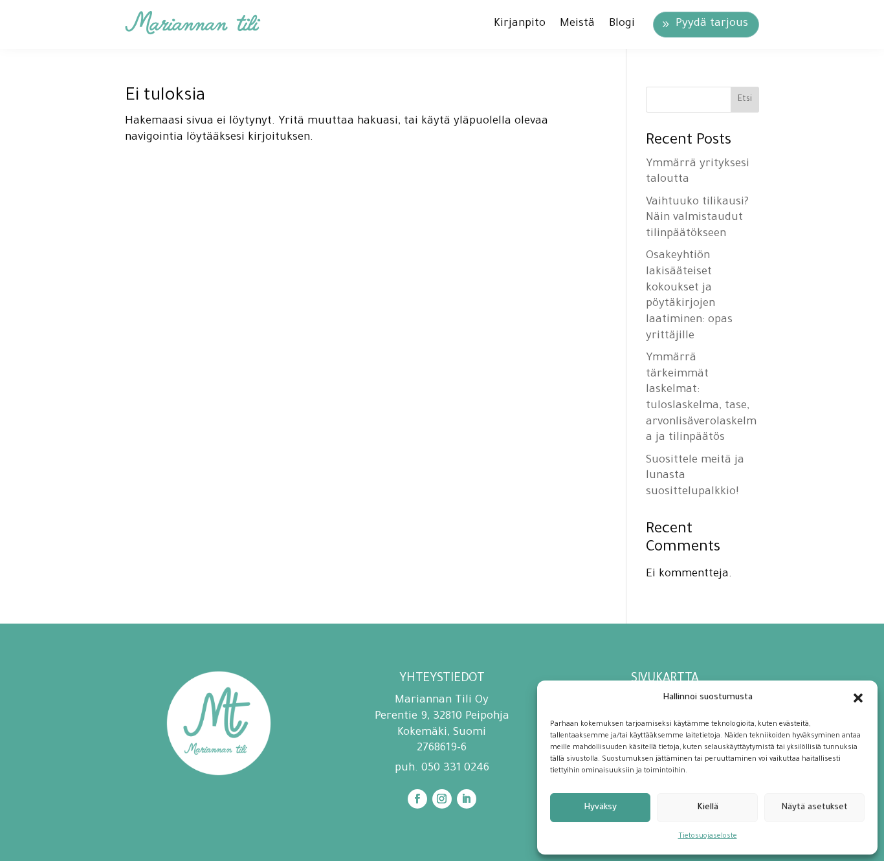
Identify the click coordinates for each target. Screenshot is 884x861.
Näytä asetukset (814, 807)
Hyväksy (600, 807)
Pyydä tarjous (712, 24)
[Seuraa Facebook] (417, 799)
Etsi (745, 99)
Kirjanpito (520, 24)
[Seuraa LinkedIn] (466, 799)
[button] (858, 698)
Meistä (577, 24)
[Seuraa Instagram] (442, 799)
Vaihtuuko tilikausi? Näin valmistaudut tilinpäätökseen (697, 219)
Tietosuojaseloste (707, 836)
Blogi (622, 24)
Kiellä (707, 807)
